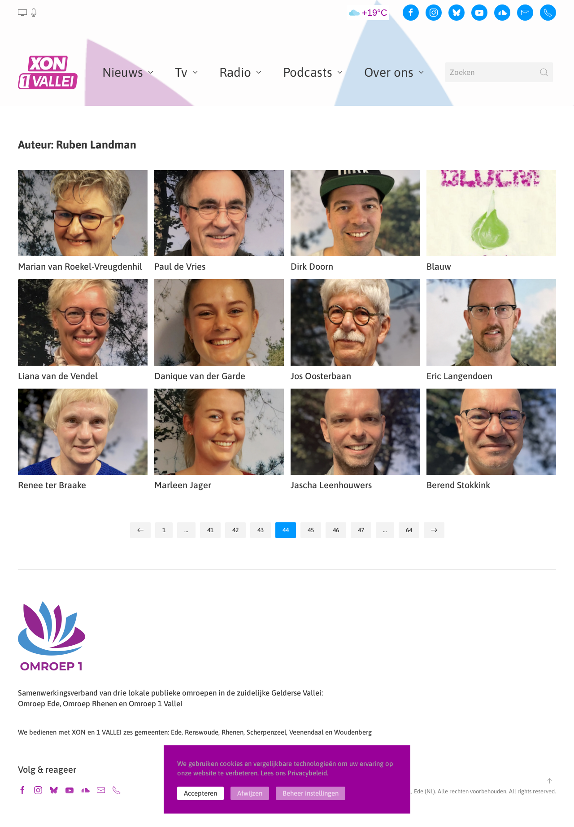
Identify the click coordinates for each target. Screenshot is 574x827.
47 (361, 530)
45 (311, 530)
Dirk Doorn (312, 266)
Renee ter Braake (52, 485)
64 (409, 530)
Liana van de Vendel (58, 376)
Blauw (438, 266)
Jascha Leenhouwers (331, 485)
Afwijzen (249, 793)
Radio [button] (235, 72)
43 (260, 530)
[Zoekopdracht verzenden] (544, 72)
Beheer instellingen (311, 793)
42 (235, 530)
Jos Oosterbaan (321, 376)
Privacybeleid (307, 773)
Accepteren (200, 793)
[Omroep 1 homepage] (51, 639)
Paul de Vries (179, 266)
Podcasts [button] (307, 72)
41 (210, 530)
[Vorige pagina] (140, 530)
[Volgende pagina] (434, 530)
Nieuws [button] (122, 72)
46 (336, 530)
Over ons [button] (388, 72)
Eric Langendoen (459, 376)
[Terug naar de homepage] (49, 72)
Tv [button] (181, 72)
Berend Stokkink (458, 485)
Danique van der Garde (199, 376)
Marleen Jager (182, 485)
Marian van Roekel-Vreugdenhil (80, 266)
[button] (28, 12)
